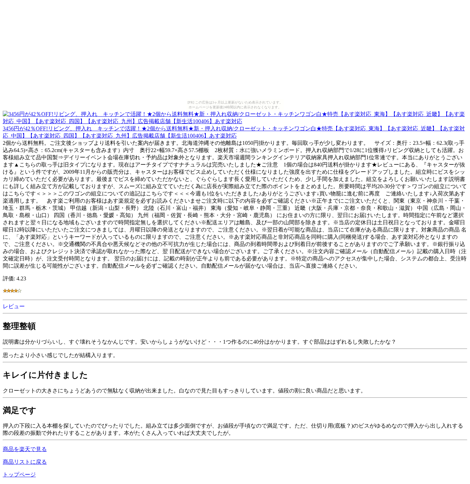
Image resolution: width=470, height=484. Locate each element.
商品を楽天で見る (25, 449)
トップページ (19, 474)
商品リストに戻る (25, 462)
